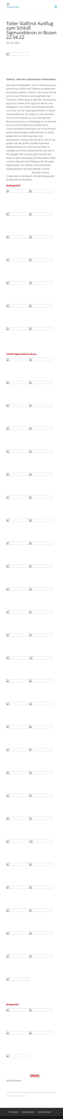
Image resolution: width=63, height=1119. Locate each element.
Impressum (28, 1111)
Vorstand (13, 1111)
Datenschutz (44, 1111)
